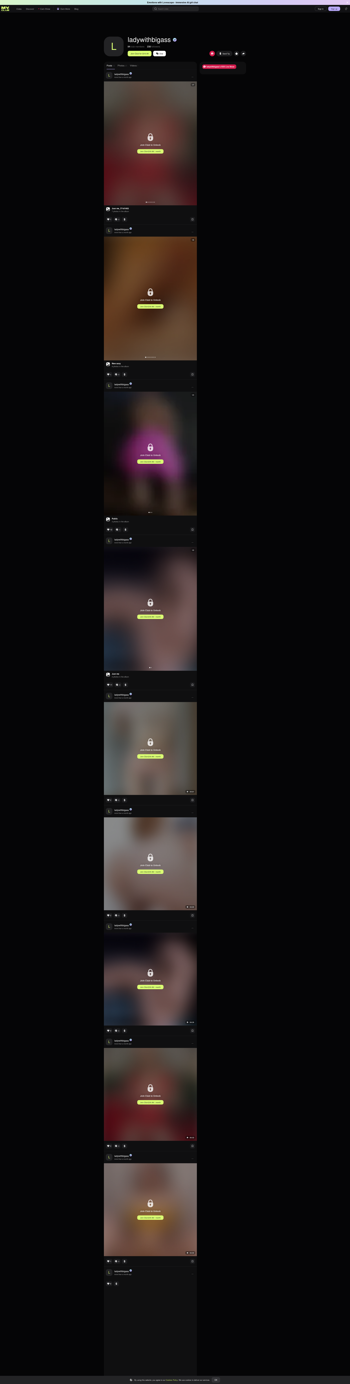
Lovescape (168, 2)
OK (216, 1380)
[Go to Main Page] (5, 9)
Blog (76, 8)
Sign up (334, 9)
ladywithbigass (121, 74)
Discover (30, 8)
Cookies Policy (172, 1380)
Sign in (320, 9)
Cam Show (45, 8)
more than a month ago (123, 77)
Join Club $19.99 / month (150, 151)
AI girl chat (192, 2)
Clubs (19, 8)
